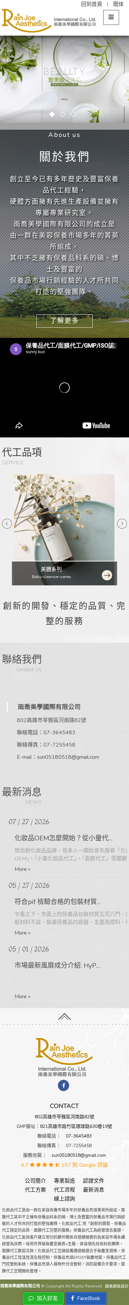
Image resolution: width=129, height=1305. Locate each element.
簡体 (118, 4)
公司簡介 (35, 1181)
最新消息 (93, 1190)
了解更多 (64, 320)
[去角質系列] (64, 529)
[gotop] (64, 1014)
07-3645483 (59, 732)
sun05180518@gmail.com (68, 757)
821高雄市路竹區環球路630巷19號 (76, 1126)
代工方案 (35, 1190)
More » (22, 869)
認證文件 (93, 1181)
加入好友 (46, 1298)
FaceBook (88, 1298)
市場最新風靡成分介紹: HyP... (57, 901)
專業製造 (64, 1181)
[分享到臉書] (63, 1085)
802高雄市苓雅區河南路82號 (64, 1117)
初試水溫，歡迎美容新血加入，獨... (66, 965)
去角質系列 (51, 569)
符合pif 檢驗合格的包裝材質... (58, 838)
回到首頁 (91, 4)
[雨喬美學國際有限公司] (64, 1056)
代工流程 (64, 1190)
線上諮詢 (64, 1199)
